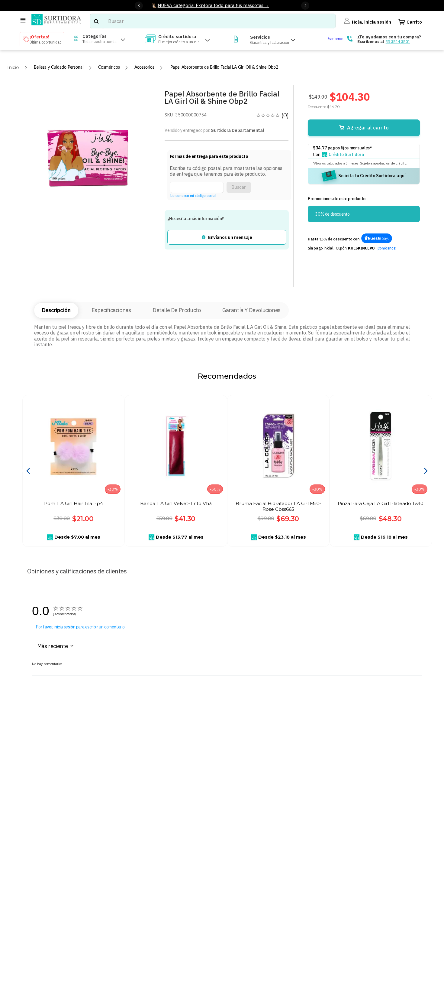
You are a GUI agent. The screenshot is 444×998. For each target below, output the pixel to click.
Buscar (238, 187)
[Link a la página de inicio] (13, 67)
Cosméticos (109, 67)
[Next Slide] (305, 6)
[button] (226, 237)
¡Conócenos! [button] (386, 248)
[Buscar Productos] (96, 21)
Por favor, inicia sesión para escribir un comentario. (81, 627)
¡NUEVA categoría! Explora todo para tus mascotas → (213, 5)
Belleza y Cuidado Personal (58, 67)
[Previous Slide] (139, 6)
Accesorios (144, 67)
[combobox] (213, 21)
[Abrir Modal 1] (376, 238)
